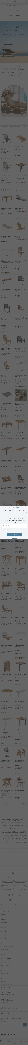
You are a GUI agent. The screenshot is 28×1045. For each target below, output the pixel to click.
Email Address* (6, 525)
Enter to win (14, 534)
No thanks (14, 537)
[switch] (7, 530)
